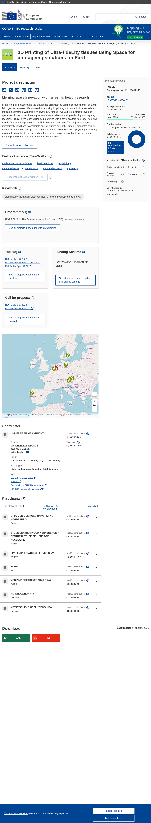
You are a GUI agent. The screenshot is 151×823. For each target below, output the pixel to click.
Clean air (132, 167)
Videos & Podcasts (63, 36)
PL (37, 90)
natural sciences (10, 168)
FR (24, 90)
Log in (74, 16)
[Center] (94, 405)
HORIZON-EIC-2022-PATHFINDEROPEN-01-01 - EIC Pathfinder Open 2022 (22, 263)
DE (4, 90)
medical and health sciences (17, 163)
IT (30, 90)
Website (25, 481)
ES (17, 90)
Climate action (134, 174)
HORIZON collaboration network (36, 489)
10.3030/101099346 (116, 100)
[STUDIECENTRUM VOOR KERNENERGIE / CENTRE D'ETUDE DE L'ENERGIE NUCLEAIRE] (53, 368)
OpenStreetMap (23, 414)
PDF (48, 638)
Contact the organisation (33, 478)
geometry (72, 168)
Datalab (88, 36)
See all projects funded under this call (24, 319)
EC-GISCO (48, 414)
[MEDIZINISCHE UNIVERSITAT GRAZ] (72, 378)
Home (7, 36)
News (79, 36)
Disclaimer (6, 417)
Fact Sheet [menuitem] (10, 67)
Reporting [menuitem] (24, 67)
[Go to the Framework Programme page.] (7, 54)
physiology (64, 163)
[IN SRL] (68, 380)
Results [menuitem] (39, 67)
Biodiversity (112, 181)
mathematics (31, 168)
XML (18, 638)
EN (11, 90)
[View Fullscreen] (94, 394)
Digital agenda (113, 167)
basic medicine (45, 163)
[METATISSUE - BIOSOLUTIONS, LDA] (31, 393)
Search (99, 36)
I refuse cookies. (113, 818)
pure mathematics (52, 168)
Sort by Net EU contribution (50, 507)
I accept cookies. (113, 811)
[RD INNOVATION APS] (67, 355)
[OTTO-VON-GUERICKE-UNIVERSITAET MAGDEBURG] (66, 365)
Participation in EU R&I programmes (36, 485)
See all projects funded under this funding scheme (74, 280)
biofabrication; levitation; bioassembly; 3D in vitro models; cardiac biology (43, 196)
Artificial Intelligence (112, 174)
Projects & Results (41, 36)
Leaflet (5, 414)
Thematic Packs (20, 36)
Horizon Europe (45, 43)
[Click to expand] (97, 517)
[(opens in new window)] (26, 15)
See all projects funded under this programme (32, 228)
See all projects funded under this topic (24, 276)
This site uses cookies (16, 813)
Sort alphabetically (13, 506)
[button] (86, 17)
